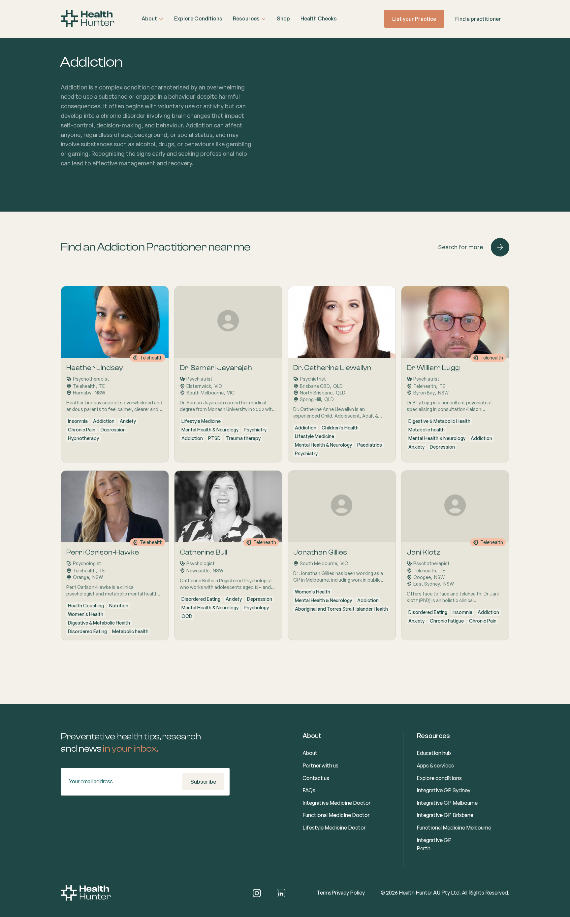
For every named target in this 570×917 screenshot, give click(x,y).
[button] (153, 19)
